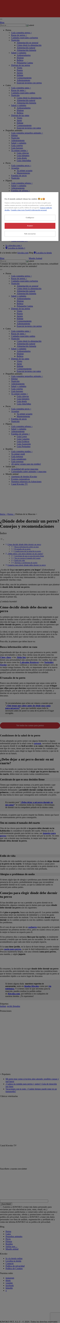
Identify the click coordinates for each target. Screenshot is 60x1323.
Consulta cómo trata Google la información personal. (29, 210)
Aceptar (30, 225)
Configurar (30, 217)
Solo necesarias (30, 234)
